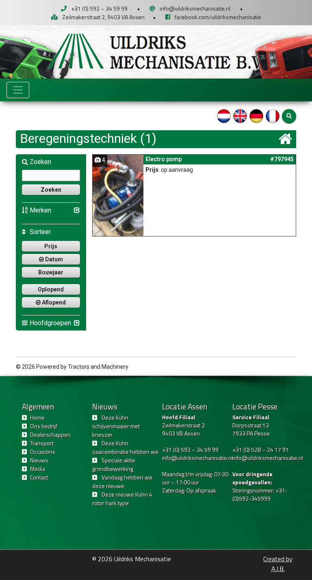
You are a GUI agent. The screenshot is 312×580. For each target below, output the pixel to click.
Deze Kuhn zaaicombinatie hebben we (125, 447)
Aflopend (53, 302)
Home (37, 417)
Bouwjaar (50, 272)
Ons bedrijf (43, 426)
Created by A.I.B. (277, 563)
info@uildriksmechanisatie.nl (195, 8)
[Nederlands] (224, 115)
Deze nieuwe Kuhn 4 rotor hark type (122, 498)
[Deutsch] (256, 115)
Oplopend (51, 289)
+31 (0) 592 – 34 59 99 (99, 8)
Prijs (50, 246)
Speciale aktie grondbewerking (113, 464)
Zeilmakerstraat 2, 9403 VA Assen (103, 17)
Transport (42, 443)
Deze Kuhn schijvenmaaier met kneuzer (116, 426)
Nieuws (39, 460)
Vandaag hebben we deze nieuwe (122, 481)
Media (37, 468)
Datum (53, 259)
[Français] (272, 115)
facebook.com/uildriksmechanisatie (218, 17)
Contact (39, 477)
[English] (240, 115)
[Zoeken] (289, 116)
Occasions (42, 451)
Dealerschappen (50, 434)
